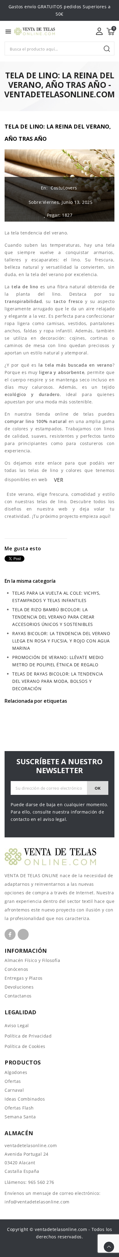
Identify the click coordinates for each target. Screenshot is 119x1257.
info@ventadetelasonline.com (37, 1202)
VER (58, 480)
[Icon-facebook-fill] (10, 934)
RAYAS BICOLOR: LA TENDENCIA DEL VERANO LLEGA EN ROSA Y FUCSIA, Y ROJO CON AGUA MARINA (61, 640)
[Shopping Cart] (110, 32)
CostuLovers (64, 188)
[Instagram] (23, 934)
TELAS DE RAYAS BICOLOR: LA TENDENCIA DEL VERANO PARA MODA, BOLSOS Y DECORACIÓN (57, 681)
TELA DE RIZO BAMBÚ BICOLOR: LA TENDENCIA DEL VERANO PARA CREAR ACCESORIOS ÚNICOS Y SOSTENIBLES (53, 617)
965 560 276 (41, 1182)
